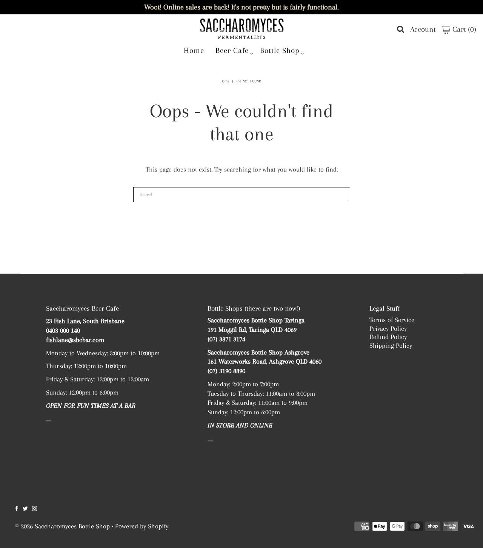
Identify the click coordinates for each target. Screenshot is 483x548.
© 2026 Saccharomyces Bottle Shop (62, 526)
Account (423, 29)
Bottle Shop (280, 50)
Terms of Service (391, 320)
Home (194, 50)
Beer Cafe (232, 50)
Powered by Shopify (141, 526)
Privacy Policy (388, 328)
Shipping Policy (390, 345)
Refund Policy (388, 337)
